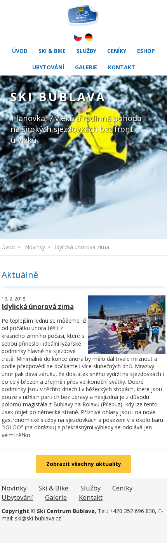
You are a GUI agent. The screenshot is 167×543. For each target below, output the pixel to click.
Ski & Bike (52, 50)
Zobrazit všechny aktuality (83, 463)
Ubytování (48, 67)
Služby (86, 50)
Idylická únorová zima (82, 247)
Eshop (146, 50)
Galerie (86, 67)
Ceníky (116, 50)
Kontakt (121, 67)
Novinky (35, 247)
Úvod (20, 50)
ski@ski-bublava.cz (38, 518)
